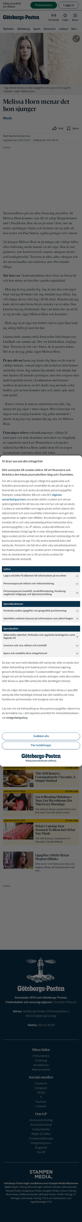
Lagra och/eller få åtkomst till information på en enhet (34, 575)
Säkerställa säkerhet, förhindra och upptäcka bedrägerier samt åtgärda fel (39, 636)
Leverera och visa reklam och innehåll (25, 645)
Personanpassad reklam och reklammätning (28, 583)
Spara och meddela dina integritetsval (25, 653)
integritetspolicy (17, 717)
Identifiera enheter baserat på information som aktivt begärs (38, 618)
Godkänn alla (41, 736)
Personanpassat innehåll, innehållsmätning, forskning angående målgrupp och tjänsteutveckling (34, 592)
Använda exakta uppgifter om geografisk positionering (34, 610)
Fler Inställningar (41, 745)
